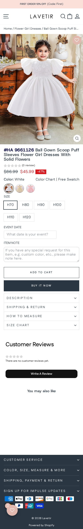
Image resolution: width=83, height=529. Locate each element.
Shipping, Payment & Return (33, 480)
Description (20, 298)
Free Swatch (68, 179)
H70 (10, 204)
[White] (9, 188)
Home (8, 29)
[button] (19, 166)
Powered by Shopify (41, 525)
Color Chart (45, 179)
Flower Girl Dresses (28, 29)
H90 (40, 204)
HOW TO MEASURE (24, 316)
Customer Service (23, 460)
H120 (27, 217)
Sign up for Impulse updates (35, 491)
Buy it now (41, 286)
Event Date (12, 227)
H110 (10, 217)
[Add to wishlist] (76, 40)
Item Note (11, 243)
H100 (57, 204)
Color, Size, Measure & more (35, 470)
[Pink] (30, 188)
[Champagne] (20, 188)
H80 (25, 204)
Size (7, 197)
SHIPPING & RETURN (26, 307)
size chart (18, 325)
